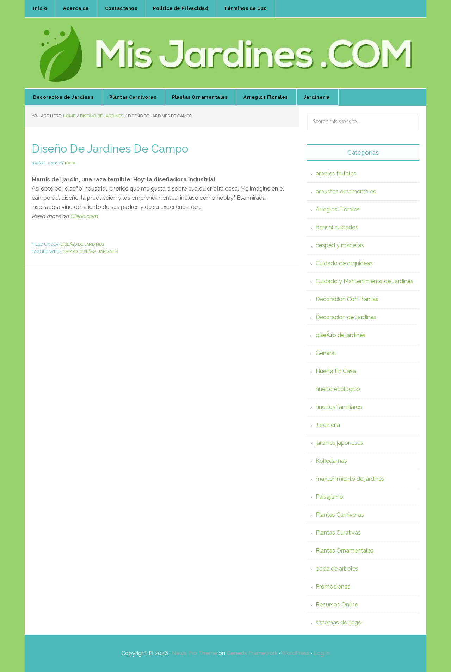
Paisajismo (329, 496)
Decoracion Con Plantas (347, 299)
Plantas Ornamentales (344, 550)
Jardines (108, 251)
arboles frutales (336, 173)
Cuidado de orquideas (344, 263)
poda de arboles (337, 568)
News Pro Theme (194, 653)
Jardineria (328, 425)
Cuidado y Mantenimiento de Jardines (364, 281)
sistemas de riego (339, 622)
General (326, 353)
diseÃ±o (88, 251)
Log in (322, 653)
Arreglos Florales (338, 209)
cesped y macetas (340, 245)
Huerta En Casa (336, 371)
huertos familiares (339, 407)
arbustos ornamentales (346, 191)
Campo (70, 251)
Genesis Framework (252, 653)
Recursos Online (337, 604)
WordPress (295, 653)
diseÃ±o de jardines (82, 244)
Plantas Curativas (338, 532)
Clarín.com (84, 216)
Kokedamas (331, 461)
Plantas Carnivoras (340, 514)
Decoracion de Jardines (346, 317)
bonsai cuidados (337, 227)
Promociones (333, 586)
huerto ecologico (338, 389)
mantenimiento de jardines (350, 478)
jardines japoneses (339, 443)
